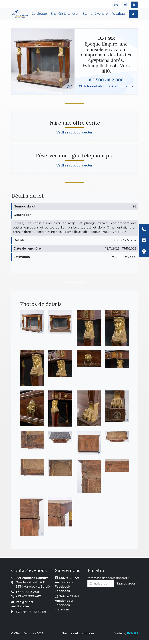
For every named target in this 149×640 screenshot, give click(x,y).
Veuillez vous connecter (74, 132)
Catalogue (39, 13)
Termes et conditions (78, 633)
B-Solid (132, 633)
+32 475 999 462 (28, 596)
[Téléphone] (144, 229)
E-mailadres (96, 589)
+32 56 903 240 (27, 592)
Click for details (90, 86)
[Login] (133, 14)
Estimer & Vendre (95, 13)
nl (125, 5)
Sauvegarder (125, 583)
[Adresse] (144, 251)
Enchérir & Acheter (64, 13)
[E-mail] (144, 240)
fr (134, 5)
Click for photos (121, 86)
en (116, 5)
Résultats (118, 13)
